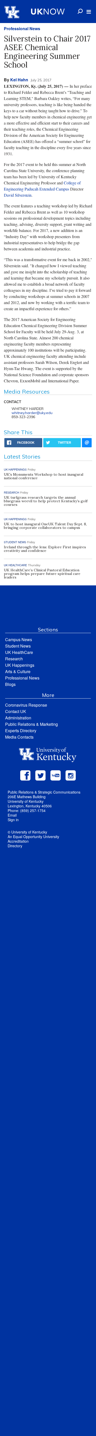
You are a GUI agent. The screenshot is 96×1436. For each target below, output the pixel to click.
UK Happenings (19, 665)
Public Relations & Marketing (31, 724)
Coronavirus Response (26, 705)
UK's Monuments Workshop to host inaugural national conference (43, 476)
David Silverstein (17, 195)
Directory (15, 845)
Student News (18, 646)
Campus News (18, 639)
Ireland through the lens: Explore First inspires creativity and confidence (45, 549)
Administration (18, 718)
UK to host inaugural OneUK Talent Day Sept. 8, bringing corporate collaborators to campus (45, 526)
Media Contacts (19, 737)
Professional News (22, 28)
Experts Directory (20, 730)
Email (12, 815)
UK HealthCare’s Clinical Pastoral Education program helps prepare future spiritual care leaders (42, 574)
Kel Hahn (19, 80)
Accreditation (18, 841)
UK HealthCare (19, 652)
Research (14, 659)
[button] (88, 12)
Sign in (13, 819)
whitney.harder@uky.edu (32, 412)
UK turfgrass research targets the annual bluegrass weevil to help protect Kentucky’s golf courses (46, 501)
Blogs (10, 684)
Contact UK (15, 711)
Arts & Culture (17, 671)
